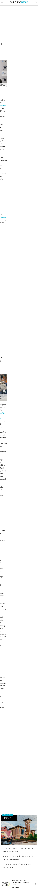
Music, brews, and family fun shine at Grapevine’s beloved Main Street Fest (18, 857)
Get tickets (15, 887)
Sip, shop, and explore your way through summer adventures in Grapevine (19, 849)
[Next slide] (4, 73)
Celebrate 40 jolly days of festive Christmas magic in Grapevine (17, 865)
